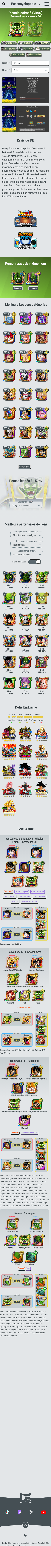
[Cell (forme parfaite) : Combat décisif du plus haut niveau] (9, 375)
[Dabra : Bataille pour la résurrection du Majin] (25, 337)
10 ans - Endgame (22, 892)
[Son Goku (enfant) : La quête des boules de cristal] (42, 451)
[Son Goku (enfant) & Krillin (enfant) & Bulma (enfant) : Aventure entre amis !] (42, 619)
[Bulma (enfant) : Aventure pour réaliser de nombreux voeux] (17, 881)
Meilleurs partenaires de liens (26, 524)
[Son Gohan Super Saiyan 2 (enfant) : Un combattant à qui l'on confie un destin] (9, 394)
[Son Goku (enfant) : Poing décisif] (24, 1120)
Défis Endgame (26, 707)
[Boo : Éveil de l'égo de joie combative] (42, 413)
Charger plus (24, 467)
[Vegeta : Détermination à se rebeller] (25, 413)
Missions (15, 901)
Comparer (18, 287)
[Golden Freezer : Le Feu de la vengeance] (24, 995)
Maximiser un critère (27, 551)
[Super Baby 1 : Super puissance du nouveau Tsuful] (25, 356)
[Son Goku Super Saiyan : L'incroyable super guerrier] (31, 1087)
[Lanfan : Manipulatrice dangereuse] (25, 683)
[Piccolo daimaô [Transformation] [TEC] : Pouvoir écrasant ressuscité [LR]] (35, 29)
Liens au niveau (20, 561)
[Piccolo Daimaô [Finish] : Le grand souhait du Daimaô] (9, 577)
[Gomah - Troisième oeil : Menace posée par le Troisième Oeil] (25, 394)
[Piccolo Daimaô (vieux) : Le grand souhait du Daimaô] (17, 278)
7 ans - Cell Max (9, 897)
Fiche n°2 (6, 70)
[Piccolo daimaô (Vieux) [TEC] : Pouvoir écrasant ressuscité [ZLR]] (17, 29)
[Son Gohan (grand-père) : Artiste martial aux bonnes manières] (25, 619)
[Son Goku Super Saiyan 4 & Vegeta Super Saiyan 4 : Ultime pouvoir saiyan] (31, 979)
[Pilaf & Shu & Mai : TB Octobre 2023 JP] (9, 640)
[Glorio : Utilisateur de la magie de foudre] (9, 318)
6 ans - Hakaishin (37, 892)
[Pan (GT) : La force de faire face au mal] (37, 1104)
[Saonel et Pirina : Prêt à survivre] (31, 1256)
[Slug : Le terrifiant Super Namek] (9, 413)
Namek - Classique (24, 1213)
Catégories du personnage (26, 532)
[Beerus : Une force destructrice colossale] (25, 318)
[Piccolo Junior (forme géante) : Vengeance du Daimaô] (42, 661)
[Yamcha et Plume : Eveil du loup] (9, 661)
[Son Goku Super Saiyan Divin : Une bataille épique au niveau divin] (9, 337)
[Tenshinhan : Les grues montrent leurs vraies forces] (42, 683)
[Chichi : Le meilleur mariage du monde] (9, 619)
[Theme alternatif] (25, 1535)
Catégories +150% (25, 502)
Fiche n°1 (6, 63)
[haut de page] (25, 1525)
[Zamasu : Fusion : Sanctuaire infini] (42, 432)
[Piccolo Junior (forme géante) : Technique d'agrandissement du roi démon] (42, 598)
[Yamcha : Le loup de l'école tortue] (9, 683)
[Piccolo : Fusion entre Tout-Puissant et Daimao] (12, 1224)
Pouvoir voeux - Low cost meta (24, 952)
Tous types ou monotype (26, 541)
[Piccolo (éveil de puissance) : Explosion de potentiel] (13, 979)
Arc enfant (8, 892)
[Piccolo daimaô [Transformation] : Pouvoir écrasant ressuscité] (42, 577)
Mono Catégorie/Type (29, 901)
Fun (28, 1269)
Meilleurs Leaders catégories (26, 305)
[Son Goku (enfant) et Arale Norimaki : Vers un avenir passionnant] (42, 640)
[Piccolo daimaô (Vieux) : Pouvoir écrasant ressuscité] (31, 881)
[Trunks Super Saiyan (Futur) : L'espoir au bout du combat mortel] (25, 432)
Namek (21, 1269)
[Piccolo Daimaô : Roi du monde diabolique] (25, 661)
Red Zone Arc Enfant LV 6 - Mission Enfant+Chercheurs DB (24, 840)
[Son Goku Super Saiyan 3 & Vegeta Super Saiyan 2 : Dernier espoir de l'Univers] (12, 962)
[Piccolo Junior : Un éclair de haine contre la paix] (25, 598)
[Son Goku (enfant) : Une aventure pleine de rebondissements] (42, 356)
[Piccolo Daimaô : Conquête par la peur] (9, 598)
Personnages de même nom (25, 264)
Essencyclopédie (23, 3)
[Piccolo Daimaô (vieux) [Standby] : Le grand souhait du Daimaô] (25, 577)
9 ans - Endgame (39, 897)
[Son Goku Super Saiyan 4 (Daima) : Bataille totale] (42, 337)
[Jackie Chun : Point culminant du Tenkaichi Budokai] (25, 640)
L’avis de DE (25, 140)
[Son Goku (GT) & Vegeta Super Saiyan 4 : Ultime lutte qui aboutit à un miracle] (36, 962)
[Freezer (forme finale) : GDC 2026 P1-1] (42, 318)
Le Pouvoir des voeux (24, 1007)
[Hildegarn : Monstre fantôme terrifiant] (9, 432)
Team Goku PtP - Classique (24, 1060)
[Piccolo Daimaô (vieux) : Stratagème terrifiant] (33, 278)
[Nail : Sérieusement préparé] (11, 1240)
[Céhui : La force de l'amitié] (24, 867)
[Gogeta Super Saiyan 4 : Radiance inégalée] (11, 995)
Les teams (26, 828)
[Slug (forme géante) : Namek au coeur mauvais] (17, 1256)
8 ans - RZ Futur (24, 897)
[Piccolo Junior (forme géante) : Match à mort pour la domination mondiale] (25, 451)
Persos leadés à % (25, 481)
